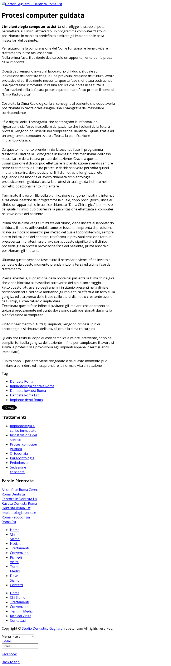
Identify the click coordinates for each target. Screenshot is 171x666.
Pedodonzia (19, 462)
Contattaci (18, 620)
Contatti (16, 585)
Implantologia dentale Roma (32, 386)
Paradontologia (22, 458)
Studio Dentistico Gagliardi (42, 628)
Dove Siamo (15, 578)
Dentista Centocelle (13, 496)
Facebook (9, 654)
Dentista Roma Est (24, 395)
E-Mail (6, 641)
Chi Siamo (15, 536)
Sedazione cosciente (18, 469)
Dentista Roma (21, 381)
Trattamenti (19, 548)
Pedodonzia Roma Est (16, 519)
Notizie (15, 543)
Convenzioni (19, 552)
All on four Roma (15, 489)
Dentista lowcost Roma (28, 390)
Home (14, 529)
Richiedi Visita (16, 559)
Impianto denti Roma (26, 399)
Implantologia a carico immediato (23, 428)
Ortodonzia (19, 453)
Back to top (11, 662)
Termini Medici (16, 568)
